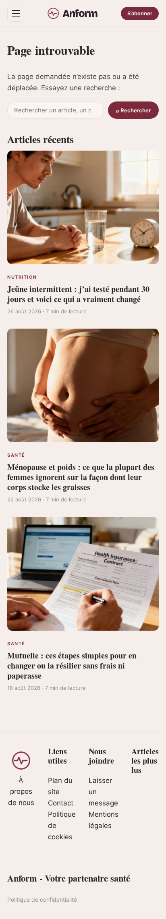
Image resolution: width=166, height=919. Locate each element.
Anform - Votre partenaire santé (68, 878)
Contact (60, 803)
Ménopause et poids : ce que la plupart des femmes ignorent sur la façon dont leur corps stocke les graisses (80, 477)
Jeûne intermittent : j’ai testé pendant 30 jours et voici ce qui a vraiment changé (78, 294)
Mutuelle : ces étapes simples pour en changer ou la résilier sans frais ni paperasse (72, 665)
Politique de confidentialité (42, 899)
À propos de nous (21, 791)
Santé (16, 455)
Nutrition (22, 277)
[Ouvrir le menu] (15, 13)
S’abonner (139, 13)
